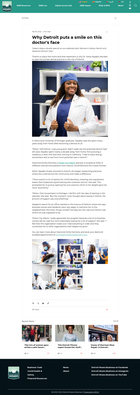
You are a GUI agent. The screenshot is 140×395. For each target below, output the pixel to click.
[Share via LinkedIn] (43, 303)
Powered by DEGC (91, 392)
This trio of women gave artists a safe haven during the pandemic (36, 346)
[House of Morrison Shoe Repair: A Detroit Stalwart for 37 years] (103, 333)
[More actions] (106, 31)
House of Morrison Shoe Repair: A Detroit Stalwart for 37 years (102, 346)
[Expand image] (44, 251)
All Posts (25, 18)
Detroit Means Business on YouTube (109, 375)
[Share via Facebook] (33, 303)
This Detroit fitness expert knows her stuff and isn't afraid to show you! (69, 346)
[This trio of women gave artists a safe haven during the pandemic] (37, 333)
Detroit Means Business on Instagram (109, 371)
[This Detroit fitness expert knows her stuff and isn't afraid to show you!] (70, 333)
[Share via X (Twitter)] (38, 303)
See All (115, 321)
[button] (85, 5)
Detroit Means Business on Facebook (109, 367)
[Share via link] (48, 303)
